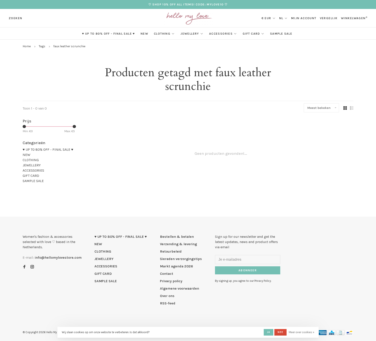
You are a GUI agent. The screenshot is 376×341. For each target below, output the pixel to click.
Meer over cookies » (301, 332)
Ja (268, 332)
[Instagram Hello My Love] (32, 267)
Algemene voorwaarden (179, 288)
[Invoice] (340, 334)
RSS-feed (167, 303)
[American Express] (323, 334)
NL (281, 18)
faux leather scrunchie (69, 46)
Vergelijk (329, 18)
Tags (42, 46)
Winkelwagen (354, 18)
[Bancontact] (349, 334)
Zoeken (15, 18)
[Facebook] (24, 267)
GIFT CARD (251, 33)
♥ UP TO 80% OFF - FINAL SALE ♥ (108, 33)
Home (27, 46)
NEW (144, 33)
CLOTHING (162, 33)
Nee (280, 332)
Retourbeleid (171, 251)
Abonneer (247, 270)
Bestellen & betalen (177, 237)
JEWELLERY (189, 33)
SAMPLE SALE (281, 33)
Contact (166, 274)
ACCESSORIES (221, 33)
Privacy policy (171, 281)
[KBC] (332, 334)
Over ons (167, 296)
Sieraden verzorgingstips (181, 259)
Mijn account (303, 18)
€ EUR (267, 18)
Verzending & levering (178, 244)
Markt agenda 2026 (176, 266)
